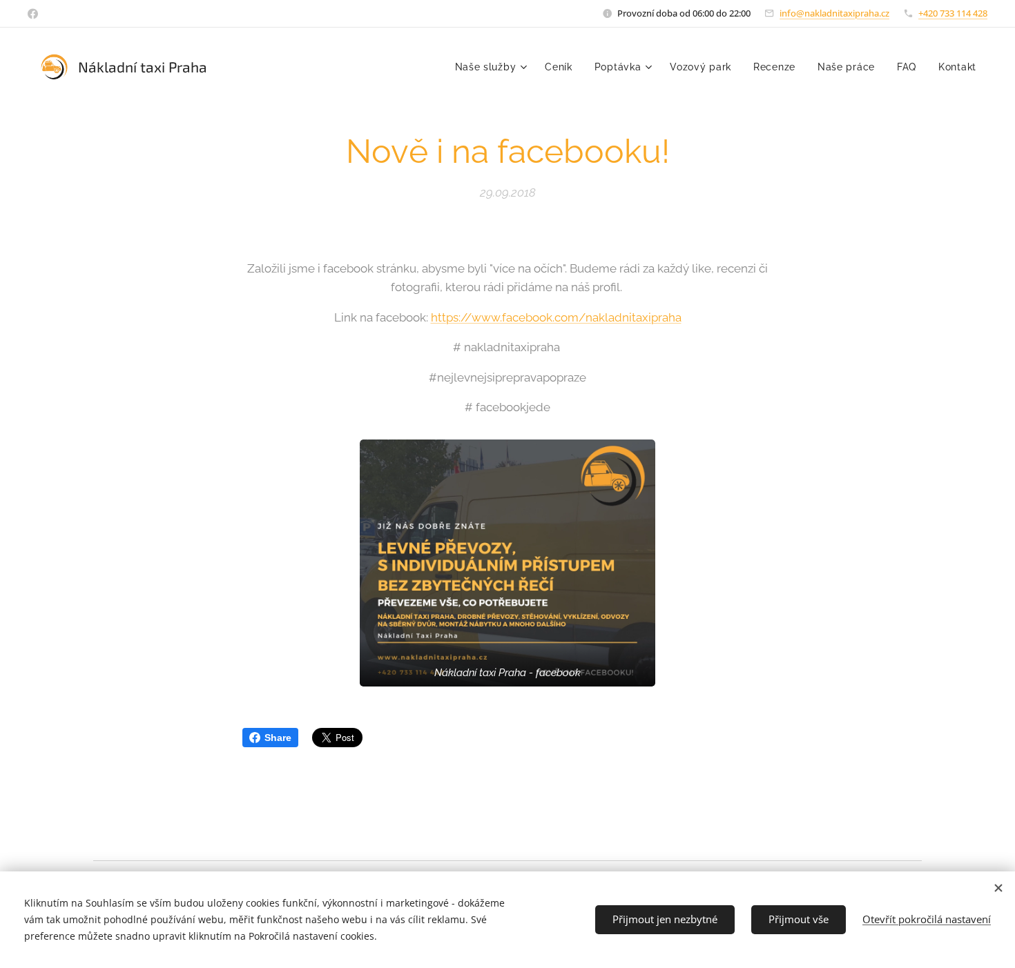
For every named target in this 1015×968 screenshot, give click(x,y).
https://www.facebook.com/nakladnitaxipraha (556, 317)
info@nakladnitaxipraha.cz (834, 13)
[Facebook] (32, 14)
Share (277, 737)
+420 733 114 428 (952, 13)
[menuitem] (493, 67)
